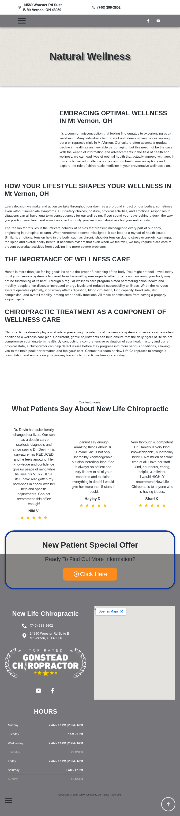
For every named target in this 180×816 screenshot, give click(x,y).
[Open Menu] (22, 20)
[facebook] (148, 20)
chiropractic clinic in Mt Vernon (90, 142)
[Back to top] (168, 804)
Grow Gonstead (88, 794)
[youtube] (158, 20)
